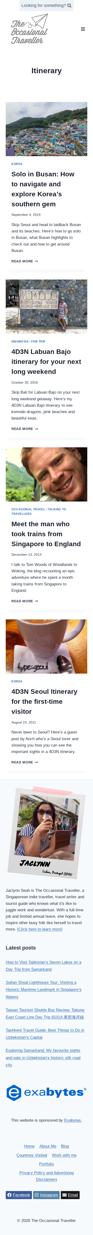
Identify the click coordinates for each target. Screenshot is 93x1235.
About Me (47, 1146)
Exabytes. (73, 1120)
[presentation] (46, 129)
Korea (17, 164)
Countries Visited (31, 1155)
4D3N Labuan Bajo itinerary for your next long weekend (46, 361)
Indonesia (20, 341)
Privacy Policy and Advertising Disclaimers (46, 1176)
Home (29, 1146)
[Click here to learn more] (39, 929)
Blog (65, 1146)
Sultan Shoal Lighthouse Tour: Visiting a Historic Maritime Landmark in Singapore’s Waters (44, 989)
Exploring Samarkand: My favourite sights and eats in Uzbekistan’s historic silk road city (43, 1057)
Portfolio (46, 1164)
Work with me (64, 1155)
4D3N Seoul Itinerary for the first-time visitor (44, 701)
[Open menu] (82, 29)
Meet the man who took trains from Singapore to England (46, 534)
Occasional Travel (28, 509)
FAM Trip (38, 341)
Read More (24, 261)
